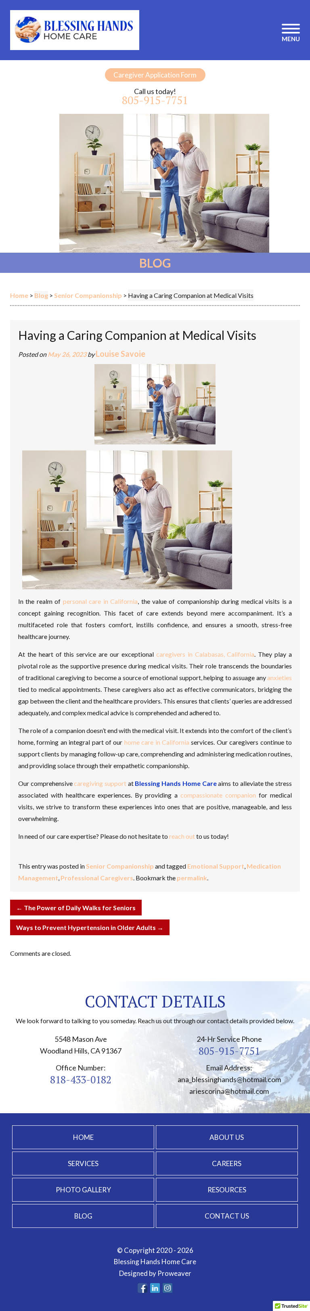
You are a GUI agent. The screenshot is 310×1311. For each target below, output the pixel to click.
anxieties (279, 677)
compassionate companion (218, 795)
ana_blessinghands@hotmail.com (229, 1079)
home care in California (156, 742)
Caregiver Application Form (155, 75)
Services (83, 1163)
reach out (182, 836)
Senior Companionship (120, 866)
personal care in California (100, 601)
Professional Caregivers (97, 878)
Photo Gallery (83, 1189)
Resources (226, 1189)
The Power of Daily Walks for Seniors (76, 907)
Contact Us (227, 1216)
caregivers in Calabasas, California (205, 654)
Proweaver (174, 1273)
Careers (226, 1163)
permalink (192, 878)
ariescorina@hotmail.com (229, 1091)
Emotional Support (215, 866)
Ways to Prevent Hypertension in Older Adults (89, 927)
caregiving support (100, 783)
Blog (83, 1216)
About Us (226, 1137)
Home (83, 1137)
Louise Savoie (120, 353)
